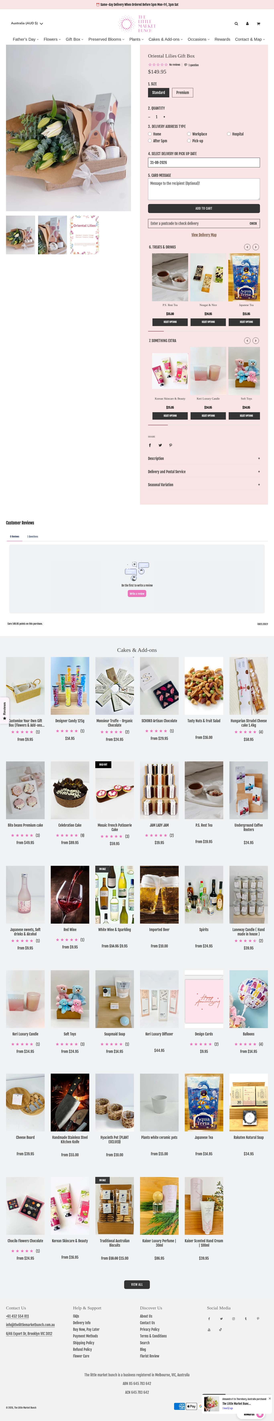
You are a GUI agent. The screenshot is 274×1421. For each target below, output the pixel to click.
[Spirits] (204, 895)
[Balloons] (248, 999)
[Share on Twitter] (160, 445)
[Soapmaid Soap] (114, 999)
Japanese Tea (204, 1137)
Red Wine (70, 930)
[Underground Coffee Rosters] (248, 790)
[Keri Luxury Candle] (25, 999)
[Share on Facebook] (150, 445)
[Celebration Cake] (70, 790)
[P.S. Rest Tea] (204, 790)
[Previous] (247, 247)
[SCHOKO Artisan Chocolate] (159, 686)
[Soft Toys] (70, 999)
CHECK (253, 223)
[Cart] (259, 24)
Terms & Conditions (153, 1336)
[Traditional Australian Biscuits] (114, 1206)
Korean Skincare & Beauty (70, 1241)
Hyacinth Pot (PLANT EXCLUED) (114, 1139)
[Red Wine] (70, 895)
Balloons (248, 1034)
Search (145, 1343)
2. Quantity (156, 108)
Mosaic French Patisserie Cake (115, 827)
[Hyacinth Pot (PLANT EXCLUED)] (114, 1102)
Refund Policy (82, 1349)
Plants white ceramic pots (159, 1137)
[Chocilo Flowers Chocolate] (25, 1206)
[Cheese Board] (25, 1102)
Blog (143, 1349)
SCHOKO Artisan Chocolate (159, 721)
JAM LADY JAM (159, 825)
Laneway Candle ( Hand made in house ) (248, 932)
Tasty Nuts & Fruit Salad (204, 721)
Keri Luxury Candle (25, 1034)
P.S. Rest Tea (204, 825)
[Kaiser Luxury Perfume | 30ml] (159, 1206)
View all (137, 1285)
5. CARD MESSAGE (159, 175)
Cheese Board (25, 1137)
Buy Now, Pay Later (86, 1329)
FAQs (76, 1316)
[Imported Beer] (159, 895)
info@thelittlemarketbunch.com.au (30, 1325)
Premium (182, 92)
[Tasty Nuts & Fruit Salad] (204, 686)
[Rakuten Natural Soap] (248, 1102)
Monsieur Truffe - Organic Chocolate (114, 723)
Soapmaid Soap (114, 1034)
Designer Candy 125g (69, 721)
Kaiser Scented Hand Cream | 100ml (204, 1243)
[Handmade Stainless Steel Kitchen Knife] (70, 1102)
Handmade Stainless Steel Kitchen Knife (70, 1139)
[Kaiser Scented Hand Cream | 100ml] (204, 1206)
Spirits (203, 930)
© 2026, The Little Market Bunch (21, 1407)
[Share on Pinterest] (171, 445)
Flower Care (81, 1356)
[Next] (256, 247)
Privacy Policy (149, 1329)
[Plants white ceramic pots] (159, 1102)
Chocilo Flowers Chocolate (25, 1241)
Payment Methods (85, 1336)
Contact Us (147, 1323)
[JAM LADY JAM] (159, 790)
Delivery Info (81, 1323)
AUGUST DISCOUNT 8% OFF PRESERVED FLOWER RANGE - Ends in (137, 5)
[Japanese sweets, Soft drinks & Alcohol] (25, 895)
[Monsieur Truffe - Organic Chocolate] (114, 686)
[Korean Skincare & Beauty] (70, 1206)
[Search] (236, 24)
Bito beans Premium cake (25, 825)
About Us (146, 1316)
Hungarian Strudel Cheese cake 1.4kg (249, 723)
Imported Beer (159, 930)
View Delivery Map (204, 235)
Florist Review (149, 1356)
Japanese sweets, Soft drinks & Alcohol (25, 932)
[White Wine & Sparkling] (114, 895)
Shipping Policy (83, 1343)
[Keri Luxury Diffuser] (159, 999)
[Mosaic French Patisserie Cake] (114, 790)
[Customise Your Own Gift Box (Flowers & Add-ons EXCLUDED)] (25, 686)
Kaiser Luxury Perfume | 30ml (159, 1243)
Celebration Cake (69, 825)
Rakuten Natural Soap (249, 1137)
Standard (158, 92)
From (25, 739)
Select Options (170, 322)
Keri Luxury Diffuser (159, 1034)
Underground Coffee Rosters (248, 827)
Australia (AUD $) (25, 23)
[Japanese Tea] (204, 1102)
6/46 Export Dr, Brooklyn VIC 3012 (29, 1333)
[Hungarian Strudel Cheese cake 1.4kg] (248, 686)
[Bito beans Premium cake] (25, 790)
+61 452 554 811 (17, 1316)
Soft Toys (70, 1034)
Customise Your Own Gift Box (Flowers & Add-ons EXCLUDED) (25, 723)
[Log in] (247, 24)
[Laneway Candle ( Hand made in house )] (248, 895)
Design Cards (204, 1034)
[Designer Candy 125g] (70, 686)
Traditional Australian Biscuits (115, 1243)
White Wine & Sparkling (114, 930)
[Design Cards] (204, 999)
